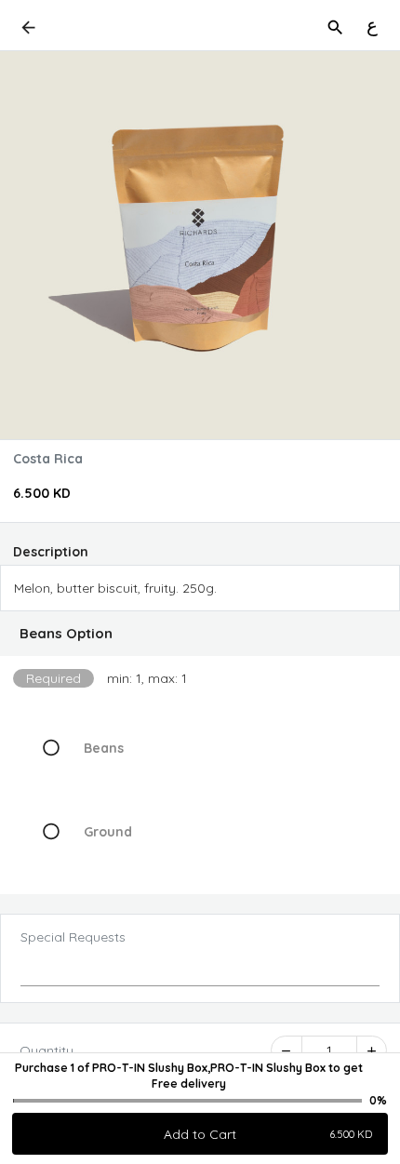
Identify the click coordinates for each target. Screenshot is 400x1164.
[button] (200, 633)
